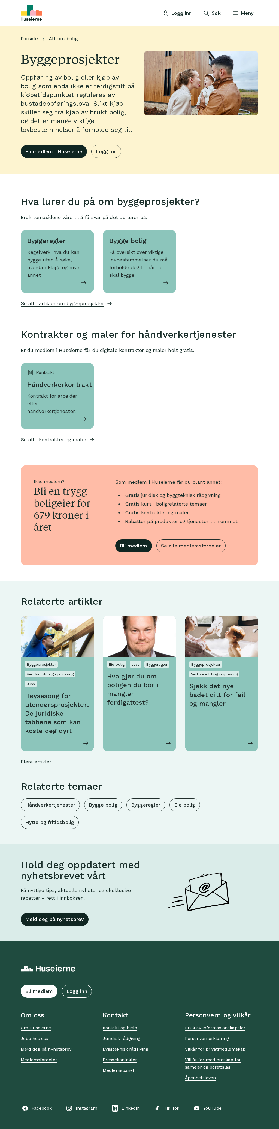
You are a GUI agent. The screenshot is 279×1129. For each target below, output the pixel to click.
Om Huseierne (36, 1027)
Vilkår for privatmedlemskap (215, 1049)
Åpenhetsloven (200, 1077)
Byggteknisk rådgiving (125, 1049)
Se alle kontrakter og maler (53, 439)
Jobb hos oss (34, 1038)
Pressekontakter (120, 1059)
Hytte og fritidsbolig (49, 822)
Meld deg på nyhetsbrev (54, 919)
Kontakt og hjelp (120, 1027)
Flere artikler (36, 762)
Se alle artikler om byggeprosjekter (62, 303)
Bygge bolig (103, 805)
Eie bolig (184, 805)
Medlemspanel (118, 1070)
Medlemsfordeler (39, 1059)
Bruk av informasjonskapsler (215, 1027)
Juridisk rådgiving (121, 1038)
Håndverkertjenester (50, 805)
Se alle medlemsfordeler (191, 546)
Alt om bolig (63, 38)
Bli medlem (133, 546)
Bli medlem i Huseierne (53, 151)
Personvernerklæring (207, 1038)
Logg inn (106, 151)
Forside (29, 38)
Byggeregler (145, 805)
